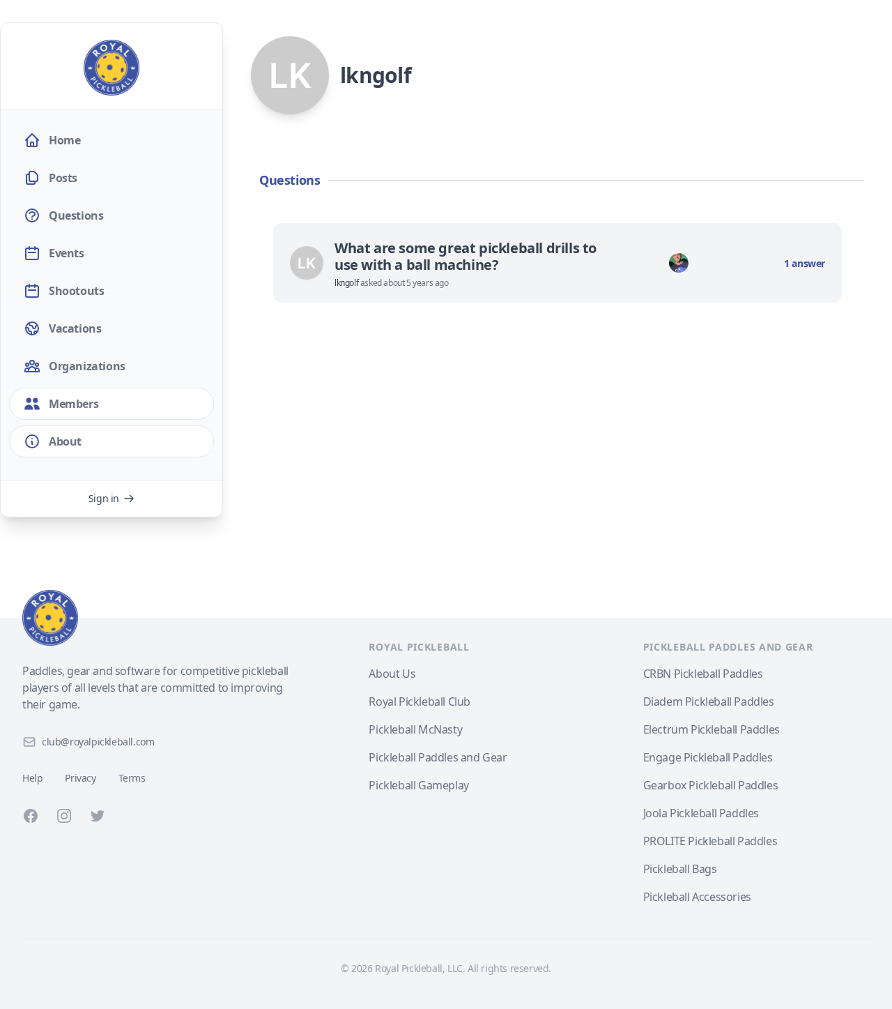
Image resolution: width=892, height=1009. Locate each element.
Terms (132, 777)
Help (32, 777)
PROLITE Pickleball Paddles (710, 841)
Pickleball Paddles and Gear (438, 757)
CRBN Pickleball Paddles (703, 673)
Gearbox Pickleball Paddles (710, 785)
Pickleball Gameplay (418, 785)
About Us (392, 673)
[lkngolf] (306, 263)
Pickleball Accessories (697, 896)
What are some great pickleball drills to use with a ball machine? (465, 256)
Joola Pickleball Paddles (701, 813)
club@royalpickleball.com (98, 741)
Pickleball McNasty (415, 729)
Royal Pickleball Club (419, 701)
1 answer (804, 263)
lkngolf (347, 283)
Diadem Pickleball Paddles (708, 701)
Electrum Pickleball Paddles (711, 729)
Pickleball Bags (680, 869)
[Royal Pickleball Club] (156, 618)
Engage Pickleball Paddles (708, 757)
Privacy (80, 777)
